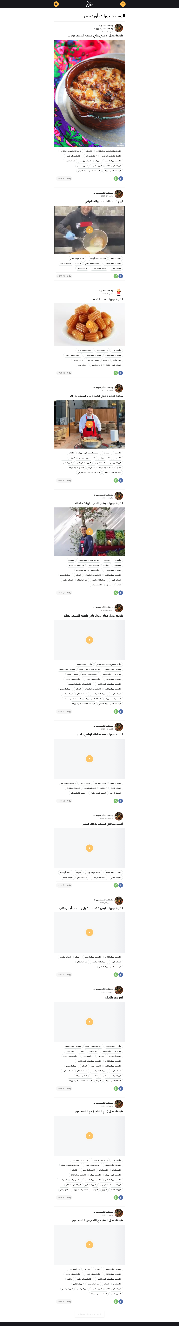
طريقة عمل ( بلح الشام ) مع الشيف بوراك (97, 1111)
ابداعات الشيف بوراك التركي (70, 151)
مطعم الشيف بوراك (112, 698)
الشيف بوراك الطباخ (92, 263)
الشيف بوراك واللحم (112, 575)
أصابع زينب (116, 350)
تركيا (118, 467)
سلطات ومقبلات (73, 788)
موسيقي (63, 1189)
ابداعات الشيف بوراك (66, 669)
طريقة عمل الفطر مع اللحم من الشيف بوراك (96, 1220)
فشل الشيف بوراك (76, 467)
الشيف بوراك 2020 (84, 350)
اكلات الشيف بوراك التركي (110, 156)
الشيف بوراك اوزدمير (112, 160)
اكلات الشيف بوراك (89, 674)
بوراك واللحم (67, 580)
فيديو (95, 1189)
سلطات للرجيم (89, 788)
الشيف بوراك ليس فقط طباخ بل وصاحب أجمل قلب (91, 908)
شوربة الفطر (115, 1293)
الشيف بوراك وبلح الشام (108, 299)
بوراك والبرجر (67, 1070)
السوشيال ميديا (114, 1056)
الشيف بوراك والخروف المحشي (80, 684)
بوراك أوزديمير (85, 160)
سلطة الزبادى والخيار (98, 793)
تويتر (103, 1075)
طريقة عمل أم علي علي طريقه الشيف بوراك (95, 35)
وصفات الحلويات (105, 25)
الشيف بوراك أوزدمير (97, 258)
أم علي (88, 151)
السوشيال (69, 1051)
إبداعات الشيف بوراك (112, 669)
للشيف (93, 1075)
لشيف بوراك (96, 584)
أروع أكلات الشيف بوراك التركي (104, 201)
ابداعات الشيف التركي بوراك (88, 452)
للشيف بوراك (80, 1075)
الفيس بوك (95, 1066)
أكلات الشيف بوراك (84, 664)
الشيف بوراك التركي (73, 156)
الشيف (117, 457)
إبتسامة (106, 452)
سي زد (90, 467)
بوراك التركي (69, 160)
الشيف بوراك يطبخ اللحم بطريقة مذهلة (99, 503)
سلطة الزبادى (115, 793)
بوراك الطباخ (96, 165)
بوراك (97, 160)
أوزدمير (117, 452)
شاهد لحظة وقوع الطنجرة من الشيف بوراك (96, 395)
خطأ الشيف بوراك (105, 467)
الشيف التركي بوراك (112, 1175)
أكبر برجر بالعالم (114, 997)
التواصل (117, 565)
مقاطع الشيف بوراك (92, 698)
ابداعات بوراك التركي (92, 1165)
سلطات (102, 788)
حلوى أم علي (81, 165)
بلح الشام (116, 360)
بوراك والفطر (81, 1288)
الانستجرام (92, 1051)
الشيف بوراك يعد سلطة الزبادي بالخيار (100, 734)
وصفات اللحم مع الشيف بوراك (83, 703)
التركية (71, 452)
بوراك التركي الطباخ (113, 165)
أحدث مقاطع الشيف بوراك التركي (108, 151)
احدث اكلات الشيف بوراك (111, 674)
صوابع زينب (82, 365)
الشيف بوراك (90, 156)
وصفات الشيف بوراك (103, 28)
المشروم (116, 1284)
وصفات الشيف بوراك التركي (88, 170)
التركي (81, 1051)
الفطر (69, 1279)
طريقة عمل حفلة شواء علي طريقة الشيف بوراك (93, 615)
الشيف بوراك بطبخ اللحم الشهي (87, 570)
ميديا (98, 1080)
